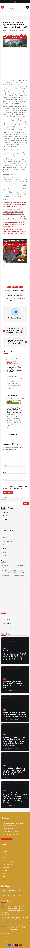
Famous (5, 523)
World (4, 555)
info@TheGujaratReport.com (11, 831)
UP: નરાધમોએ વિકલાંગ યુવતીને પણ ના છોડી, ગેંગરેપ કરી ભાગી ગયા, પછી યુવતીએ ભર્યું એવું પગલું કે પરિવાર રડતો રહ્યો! (14, 204)
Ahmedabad (16, 290)
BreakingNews (10, 293)
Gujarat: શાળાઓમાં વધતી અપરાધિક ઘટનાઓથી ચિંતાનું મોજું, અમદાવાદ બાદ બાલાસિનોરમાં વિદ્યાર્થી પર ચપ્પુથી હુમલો (13, 212)
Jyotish (5, 537)
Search (3, 498)
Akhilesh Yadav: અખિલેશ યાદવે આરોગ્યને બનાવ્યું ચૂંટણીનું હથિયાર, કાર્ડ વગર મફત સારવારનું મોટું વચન (18, 927)
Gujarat (4, 30)
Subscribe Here (6, 839)
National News (7, 573)
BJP (14, 565)
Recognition (9, 298)
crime (10, 295)
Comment (5, 453)
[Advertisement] (15, 64)
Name (5, 465)
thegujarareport (7, 575)
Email (4, 472)
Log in (4, 616)
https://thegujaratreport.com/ (10, 834)
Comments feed (7, 623)
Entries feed (6, 619)
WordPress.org (7, 627)
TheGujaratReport (15, 300)
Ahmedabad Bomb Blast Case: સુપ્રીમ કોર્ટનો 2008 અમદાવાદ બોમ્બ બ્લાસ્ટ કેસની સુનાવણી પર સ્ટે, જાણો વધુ (14, 224)
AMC (23, 290)
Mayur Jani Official (8, 541)
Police (23, 573)
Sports (5, 548)
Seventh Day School (20, 298)
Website (5, 479)
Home (3, 14)
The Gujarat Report (15, 318)
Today (4, 552)
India (4, 534)
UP (4, 578)
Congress (5, 567)
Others (5, 545)
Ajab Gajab (6, 515)
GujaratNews (18, 295)
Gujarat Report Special (9, 530)
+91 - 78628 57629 (8, 828)
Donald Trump (21, 567)
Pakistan (16, 573)
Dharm (5, 519)
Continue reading (13, 395)
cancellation (21, 293)
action (7, 290)
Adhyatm (5, 512)
